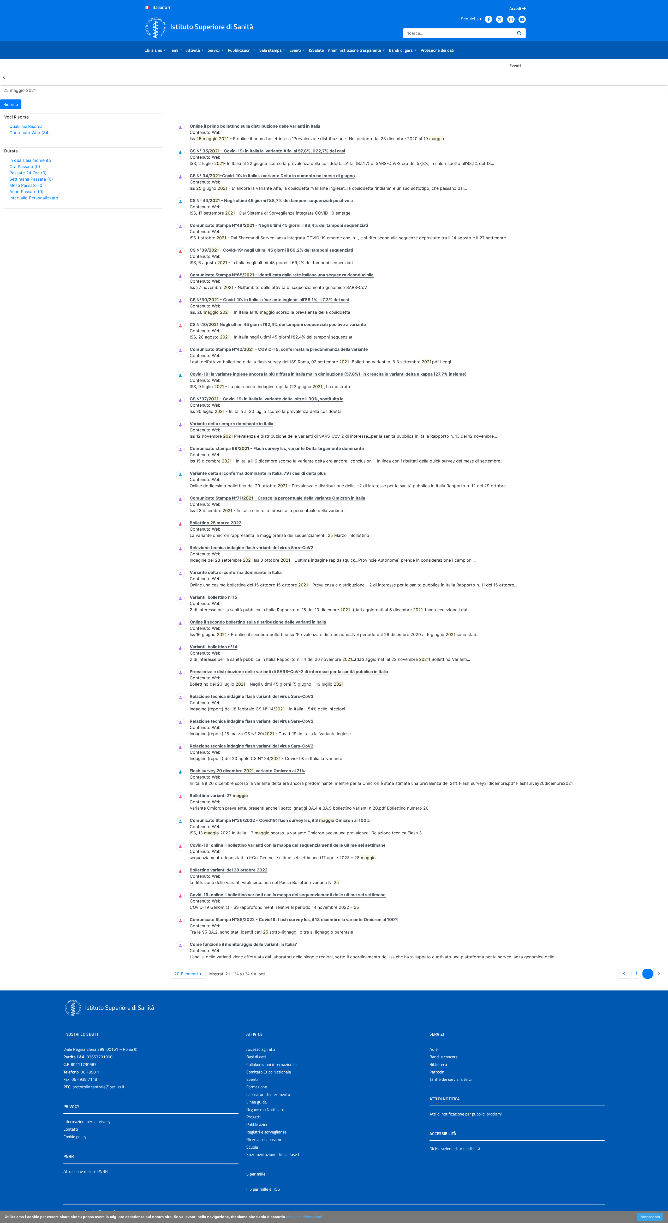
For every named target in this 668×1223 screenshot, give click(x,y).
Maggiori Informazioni (304, 1217)
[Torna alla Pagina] (4, 77)
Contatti (70, 1129)
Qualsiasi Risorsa (26, 126)
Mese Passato (26, 185)
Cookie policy (74, 1136)
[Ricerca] (519, 33)
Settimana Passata (31, 179)
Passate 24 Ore (28, 172)
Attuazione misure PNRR (85, 1171)
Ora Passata (24, 166)
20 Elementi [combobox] (186, 973)
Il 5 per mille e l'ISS (263, 1189)
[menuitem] (155, 50)
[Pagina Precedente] (624, 974)
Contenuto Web (29, 132)
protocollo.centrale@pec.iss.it (98, 1087)
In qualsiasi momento (30, 160)
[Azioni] (147, 8)
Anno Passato (26, 191)
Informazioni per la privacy (86, 1121)
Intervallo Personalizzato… (35, 197)
